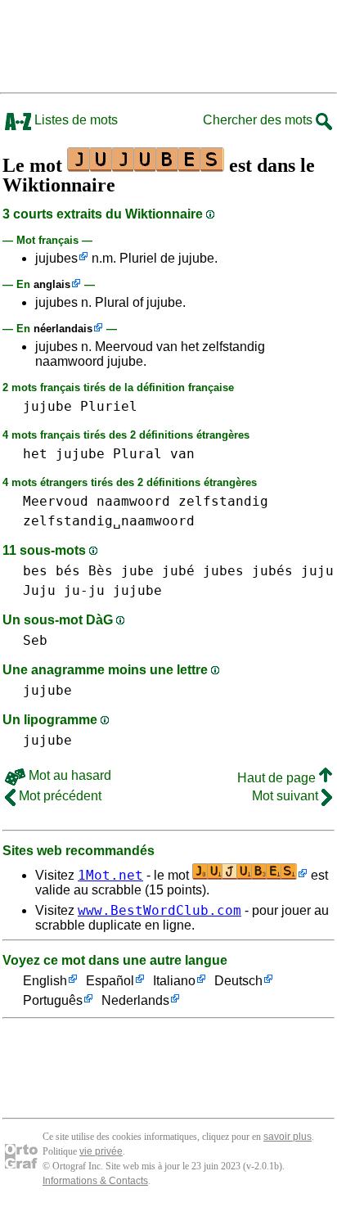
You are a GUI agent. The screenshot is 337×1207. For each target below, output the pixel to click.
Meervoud (55, 501)
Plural (137, 454)
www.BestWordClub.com (159, 910)
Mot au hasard (68, 775)
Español (110, 981)
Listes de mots (74, 120)
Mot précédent (58, 796)
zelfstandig (223, 501)
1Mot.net (110, 875)
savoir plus (287, 1136)
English (45, 981)
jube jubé (158, 571)
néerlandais (63, 328)
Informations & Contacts (95, 1181)
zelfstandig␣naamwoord (109, 521)
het (35, 454)
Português (53, 1000)
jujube (47, 406)
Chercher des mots (259, 120)
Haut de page (278, 778)
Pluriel (108, 406)
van (182, 454)
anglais (52, 284)
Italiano (174, 981)
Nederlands (135, 1000)
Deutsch (238, 981)
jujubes (56, 258)
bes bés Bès (68, 571)
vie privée (101, 1151)
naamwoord (133, 501)
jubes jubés (248, 571)
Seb (35, 640)
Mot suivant (286, 796)
